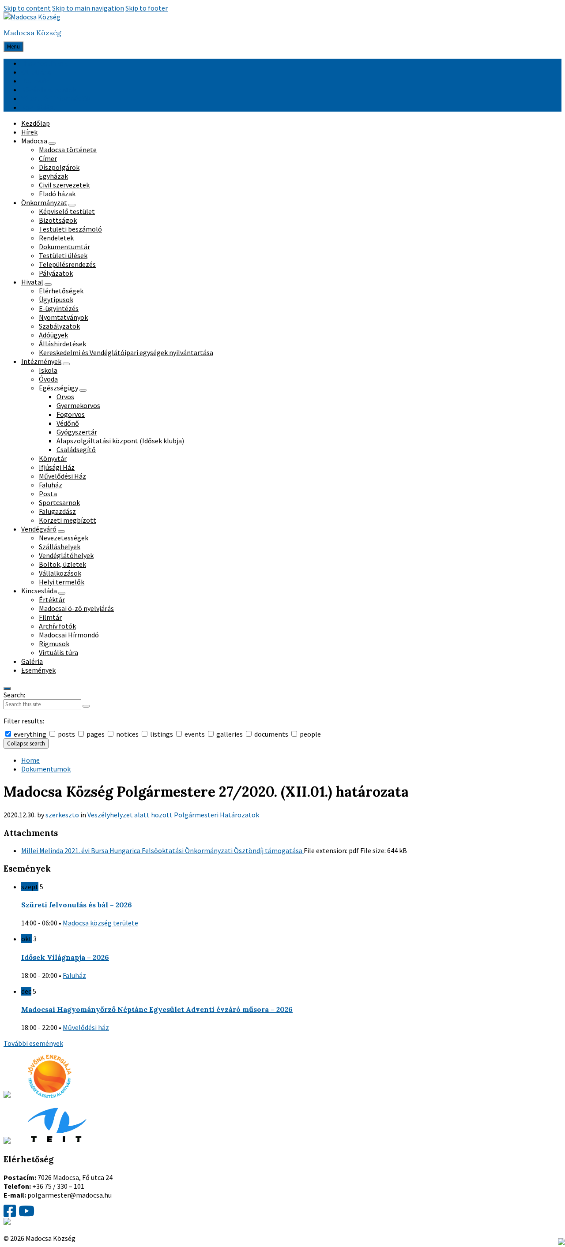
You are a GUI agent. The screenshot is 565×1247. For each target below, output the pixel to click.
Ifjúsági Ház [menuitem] (57, 467)
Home (30, 760)
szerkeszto (62, 814)
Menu (13, 46)
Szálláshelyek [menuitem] (59, 546)
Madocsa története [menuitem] (68, 149)
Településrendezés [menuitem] (67, 264)
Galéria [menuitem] (32, 661)
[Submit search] (86, 706)
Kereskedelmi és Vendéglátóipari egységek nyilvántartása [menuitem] (126, 352)
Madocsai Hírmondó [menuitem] (69, 634)
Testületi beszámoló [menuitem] (70, 229)
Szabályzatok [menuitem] (59, 326)
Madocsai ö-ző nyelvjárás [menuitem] (76, 608)
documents (271, 734)
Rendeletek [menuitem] (56, 237)
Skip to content (27, 8)
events (194, 734)
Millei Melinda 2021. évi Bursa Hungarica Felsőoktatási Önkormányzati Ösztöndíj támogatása (162, 850)
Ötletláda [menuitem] (36, 71)
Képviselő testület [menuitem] (67, 211)
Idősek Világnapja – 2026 (65, 957)
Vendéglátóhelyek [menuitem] (66, 555)
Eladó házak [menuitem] (57, 193)
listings (161, 734)
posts (66, 734)
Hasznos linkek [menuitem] (44, 63)
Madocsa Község (32, 32)
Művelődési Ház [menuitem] (62, 476)
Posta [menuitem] (48, 493)
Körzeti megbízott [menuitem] (67, 520)
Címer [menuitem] (48, 158)
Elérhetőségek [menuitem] (61, 290)
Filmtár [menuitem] (50, 617)
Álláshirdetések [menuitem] (62, 343)
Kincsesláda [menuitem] (39, 590)
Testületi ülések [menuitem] (63, 255)
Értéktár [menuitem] (52, 599)
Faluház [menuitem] (50, 484)
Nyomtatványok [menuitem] (63, 317)
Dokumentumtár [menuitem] (64, 246)
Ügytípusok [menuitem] (56, 299)
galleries (229, 734)
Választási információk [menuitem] (55, 98)
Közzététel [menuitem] (38, 107)
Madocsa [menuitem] (34, 140)
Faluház (74, 975)
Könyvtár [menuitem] (53, 458)
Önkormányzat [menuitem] (44, 202)
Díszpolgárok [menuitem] (59, 167)
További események (33, 1043)
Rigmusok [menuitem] (54, 643)
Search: (14, 694)
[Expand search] (7, 688)
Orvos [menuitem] (65, 396)
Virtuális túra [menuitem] (58, 652)
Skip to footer (146, 8)
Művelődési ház (86, 1027)
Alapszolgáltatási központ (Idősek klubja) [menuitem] (120, 440)
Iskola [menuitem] (48, 370)
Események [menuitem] (38, 670)
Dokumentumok (46, 768)
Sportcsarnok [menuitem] (59, 502)
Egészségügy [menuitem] (58, 387)
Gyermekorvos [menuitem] (78, 405)
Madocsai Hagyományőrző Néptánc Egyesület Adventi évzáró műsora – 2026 (157, 1009)
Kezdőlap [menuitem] (35, 123)
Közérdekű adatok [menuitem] (48, 89)
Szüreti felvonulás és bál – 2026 (76, 904)
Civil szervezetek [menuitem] (64, 184)
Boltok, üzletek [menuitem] (62, 564)
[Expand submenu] (52, 143)
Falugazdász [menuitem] (57, 511)
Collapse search (26, 743)
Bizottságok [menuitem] (58, 220)
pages (95, 734)
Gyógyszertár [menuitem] (76, 431)
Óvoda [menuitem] (48, 378)
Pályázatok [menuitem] (56, 273)
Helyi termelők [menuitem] (61, 581)
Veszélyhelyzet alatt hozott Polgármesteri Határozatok (173, 814)
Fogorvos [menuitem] (70, 414)
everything (30, 734)
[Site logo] (32, 16)
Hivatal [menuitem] (32, 281)
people (309, 734)
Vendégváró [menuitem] (38, 528)
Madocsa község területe (100, 922)
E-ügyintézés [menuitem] (59, 308)
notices (127, 734)
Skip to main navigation (88, 8)
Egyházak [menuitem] (53, 176)
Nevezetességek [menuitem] (63, 537)
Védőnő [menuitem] (67, 423)
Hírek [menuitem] (29, 131)
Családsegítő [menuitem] (76, 449)
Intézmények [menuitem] (41, 361)
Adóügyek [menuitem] (53, 334)
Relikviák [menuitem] (35, 80)
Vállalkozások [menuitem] (60, 573)
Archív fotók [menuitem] (57, 626)
